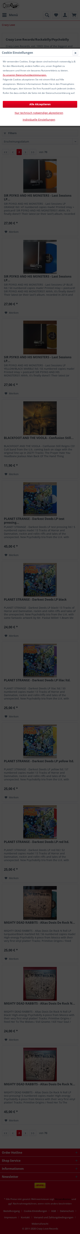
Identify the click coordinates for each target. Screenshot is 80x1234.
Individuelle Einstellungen (39, 119)
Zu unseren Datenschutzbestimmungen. (25, 75)
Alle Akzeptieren (40, 104)
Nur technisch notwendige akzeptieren (39, 113)
